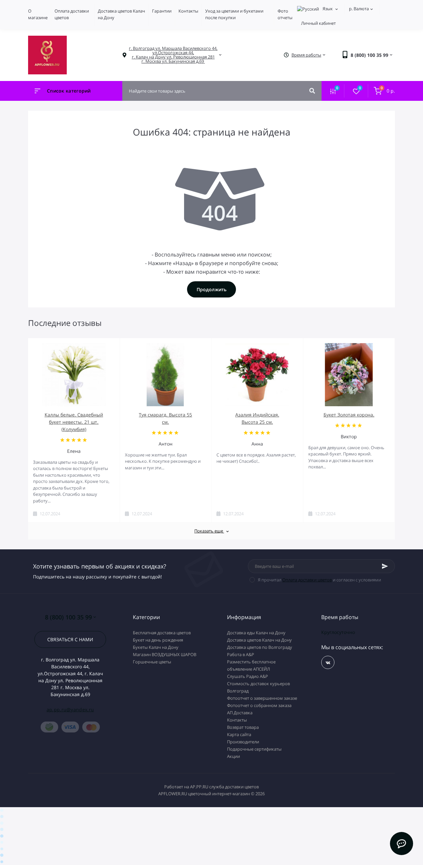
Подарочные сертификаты (254, 749)
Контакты (188, 11)
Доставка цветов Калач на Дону (259, 640)
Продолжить (211, 289)
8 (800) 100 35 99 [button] (68, 617)
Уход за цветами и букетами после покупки (234, 14)
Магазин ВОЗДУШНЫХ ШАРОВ (164, 654)
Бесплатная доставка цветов (162, 633)
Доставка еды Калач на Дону (256, 633)
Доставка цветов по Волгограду (259, 647)
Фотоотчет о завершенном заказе (262, 698)
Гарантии (162, 11)
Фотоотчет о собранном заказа (259, 705)
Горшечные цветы (152, 662)
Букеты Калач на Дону (155, 647)
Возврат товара (243, 727)
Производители (243, 742)
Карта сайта (239, 734)
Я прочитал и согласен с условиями (319, 579)
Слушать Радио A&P (247, 676)
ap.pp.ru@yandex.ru (70, 709)
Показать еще (209, 531)
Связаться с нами (70, 639)
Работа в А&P (240, 654)
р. (359, 9)
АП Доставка (239, 713)
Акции (233, 756)
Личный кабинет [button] (318, 23)
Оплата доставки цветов (307, 580)
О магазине (38, 14)
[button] (173, 55)
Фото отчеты (285, 14)
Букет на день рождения (158, 640)
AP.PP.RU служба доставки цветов (224, 787)
